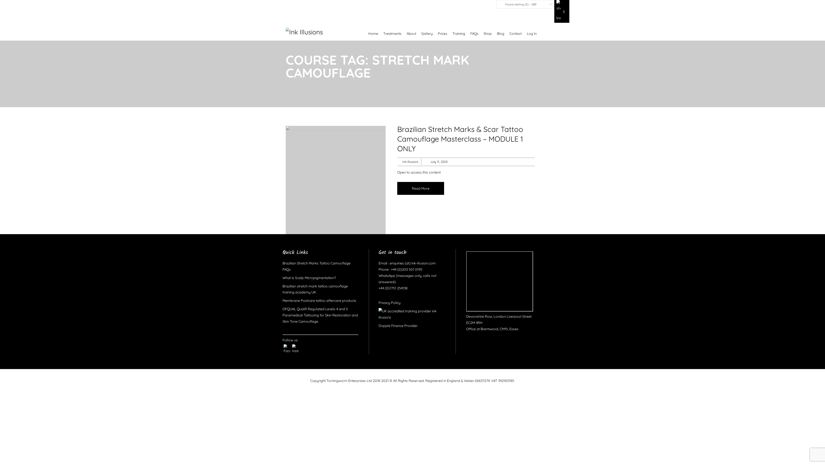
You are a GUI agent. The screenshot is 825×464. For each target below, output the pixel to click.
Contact (515, 33)
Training (458, 33)
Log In (532, 33)
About (411, 33)
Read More (420, 188)
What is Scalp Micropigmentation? (309, 278)
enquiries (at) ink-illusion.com (412, 263)
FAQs (474, 33)
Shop (488, 33)
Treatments (392, 33)
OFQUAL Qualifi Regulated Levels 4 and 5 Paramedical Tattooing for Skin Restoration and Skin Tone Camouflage (320, 315)
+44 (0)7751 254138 (393, 288)
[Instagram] (295, 347)
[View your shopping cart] (561, 11)
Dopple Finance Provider (398, 326)
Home (373, 33)
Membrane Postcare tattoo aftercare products (319, 300)
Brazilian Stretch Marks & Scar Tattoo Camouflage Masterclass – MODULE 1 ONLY (460, 139)
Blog (500, 33)
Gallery (427, 33)
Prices (442, 33)
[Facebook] (287, 347)
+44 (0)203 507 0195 (406, 269)
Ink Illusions (410, 162)
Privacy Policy (389, 303)
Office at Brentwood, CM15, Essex (492, 329)
